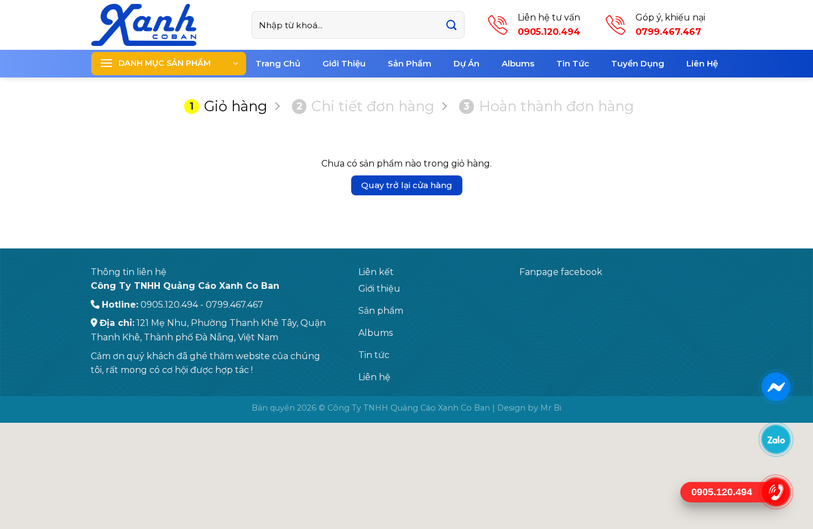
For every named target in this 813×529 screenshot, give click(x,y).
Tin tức (572, 63)
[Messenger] (776, 387)
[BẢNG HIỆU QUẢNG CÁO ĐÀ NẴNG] (163, 25)
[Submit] (451, 25)
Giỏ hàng (228, 106)
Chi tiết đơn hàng (365, 106)
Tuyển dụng (637, 63)
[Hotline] (776, 492)
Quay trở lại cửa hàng (406, 185)
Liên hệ (702, 63)
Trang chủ (278, 63)
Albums (518, 63)
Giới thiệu (344, 63)
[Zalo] (776, 439)
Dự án (467, 63)
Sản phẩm (409, 63)
